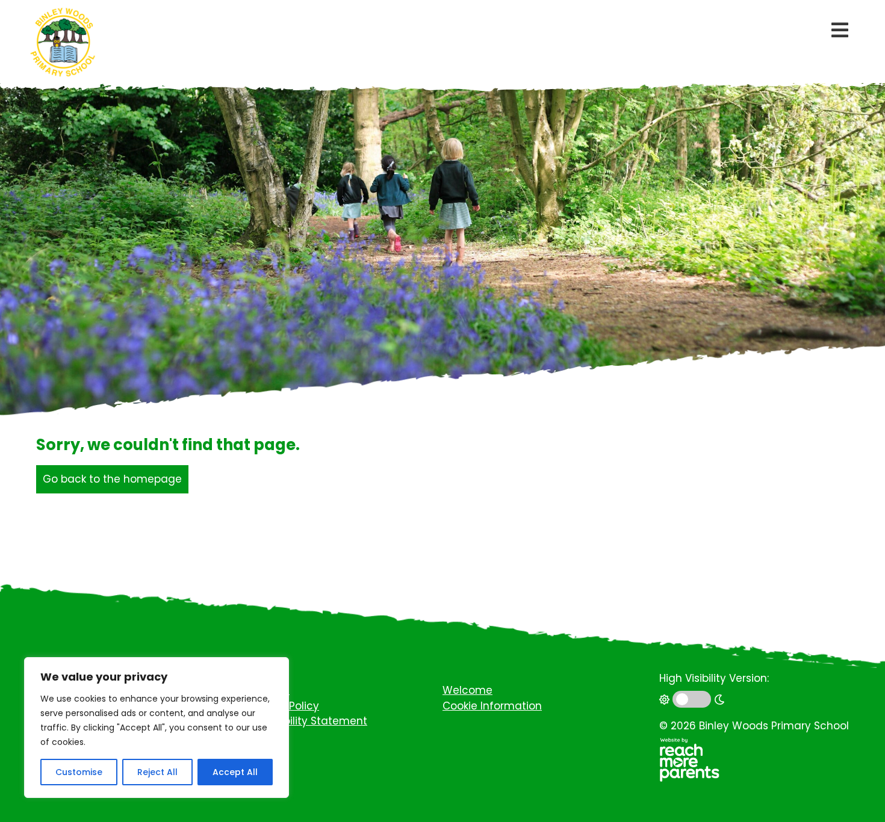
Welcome (467, 690)
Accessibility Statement (305, 721)
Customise (78, 772)
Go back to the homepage (112, 479)
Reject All (157, 772)
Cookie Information (492, 706)
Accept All (235, 772)
